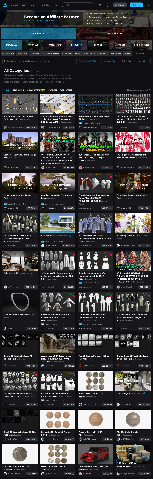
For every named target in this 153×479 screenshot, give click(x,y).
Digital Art (116, 53)
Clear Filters (143, 61)
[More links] (148, 4)
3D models (22, 53)
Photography (8, 53)
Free (62, 90)
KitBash (127, 53)
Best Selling (18, 90)
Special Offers (36, 90)
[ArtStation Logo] (5, 5)
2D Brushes (67, 53)
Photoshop (103, 53)
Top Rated (53, 90)
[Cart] (100, 4)
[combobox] (78, 5)
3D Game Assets (51, 53)
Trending (6, 90)
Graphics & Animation (85, 53)
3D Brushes (35, 53)
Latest (69, 90)
